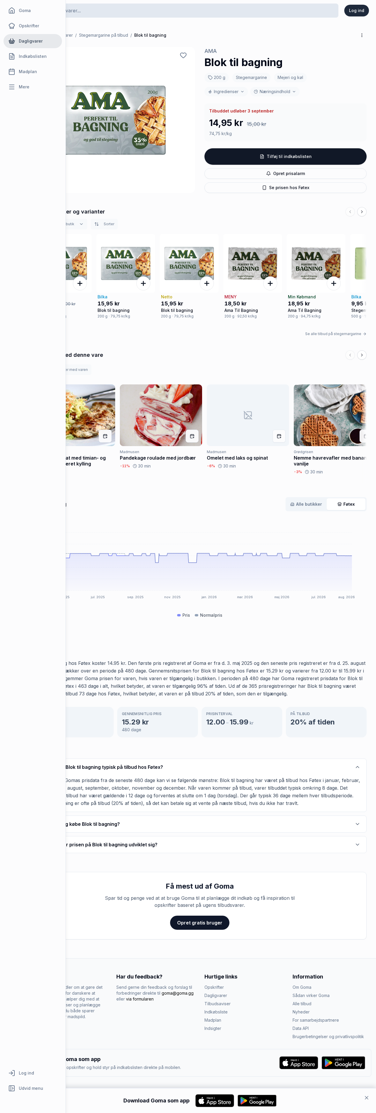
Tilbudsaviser (217, 1003)
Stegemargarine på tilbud (103, 35)
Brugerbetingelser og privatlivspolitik (328, 1036)
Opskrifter (214, 987)
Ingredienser (226, 91)
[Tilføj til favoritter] (183, 55)
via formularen (140, 998)
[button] (114, 120)
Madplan (212, 1020)
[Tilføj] (80, 283)
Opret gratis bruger (199, 923)
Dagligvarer (215, 995)
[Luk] (366, 1097)
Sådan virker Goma (311, 995)
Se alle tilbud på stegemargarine (333, 334)
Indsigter (212, 1028)
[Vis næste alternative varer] (362, 211)
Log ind (356, 10)
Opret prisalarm (289, 173)
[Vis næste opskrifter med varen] (362, 355)
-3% (298, 472)
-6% (211, 466)
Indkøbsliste (216, 1011)
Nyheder (301, 1011)
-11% (125, 466)
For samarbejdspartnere (316, 1020)
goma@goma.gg (178, 993)
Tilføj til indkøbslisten (289, 156)
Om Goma (302, 987)
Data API (301, 1028)
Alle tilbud (302, 1003)
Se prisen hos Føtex (289, 187)
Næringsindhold (275, 91)
